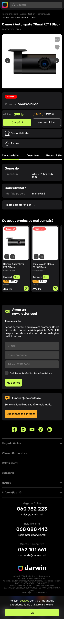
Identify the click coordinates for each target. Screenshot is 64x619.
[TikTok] (40, 429)
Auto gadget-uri (27, 14)
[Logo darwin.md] (5, 4)
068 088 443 (32, 529)
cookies (24, 600)
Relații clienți (10, 462)
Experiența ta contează (21, 413)
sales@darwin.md (32, 514)
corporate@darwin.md (32, 555)
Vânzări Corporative (14, 453)
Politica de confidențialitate (39, 373)
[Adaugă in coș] (26, 288)
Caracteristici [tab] (10, 155)
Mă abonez (13, 382)
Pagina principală (10, 14)
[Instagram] (23, 429)
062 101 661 (32, 550)
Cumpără (17, 122)
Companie (8, 472)
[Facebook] (14, 429)
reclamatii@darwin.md (32, 534)
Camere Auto (44, 14)
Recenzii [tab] (54, 155)
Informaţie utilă (11, 492)
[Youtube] (32, 429)
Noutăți (6, 482)
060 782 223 (32, 509)
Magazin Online (11, 443)
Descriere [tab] (32, 155)
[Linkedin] (49, 429)
